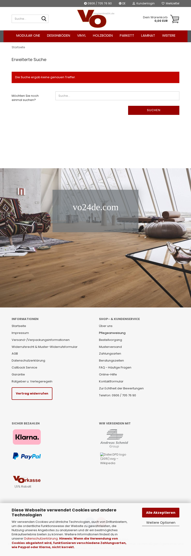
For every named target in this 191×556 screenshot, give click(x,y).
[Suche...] (44, 19)
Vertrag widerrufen (32, 393)
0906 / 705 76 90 (99, 3)
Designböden (58, 35)
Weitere (168, 35)
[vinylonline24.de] (95, 18)
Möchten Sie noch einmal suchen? (25, 98)
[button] (122, 3)
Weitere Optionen (160, 522)
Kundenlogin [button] (145, 3)
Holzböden (103, 35)
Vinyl (81, 35)
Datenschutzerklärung (41, 538)
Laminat (148, 35)
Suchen (153, 110)
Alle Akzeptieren (160, 512)
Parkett (127, 35)
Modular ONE (28, 35)
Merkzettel (171, 3)
